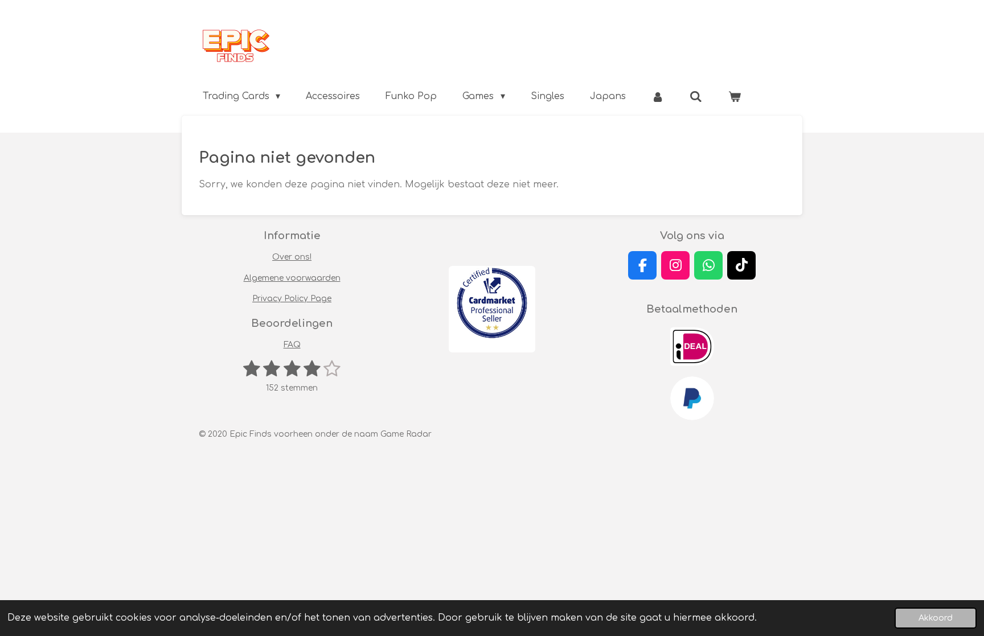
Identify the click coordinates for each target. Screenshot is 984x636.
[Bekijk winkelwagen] (734, 96)
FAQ (292, 344)
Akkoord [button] (936, 617)
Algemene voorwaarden (292, 278)
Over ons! (291, 257)
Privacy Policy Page (291, 298)
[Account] (657, 96)
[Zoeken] (696, 96)
